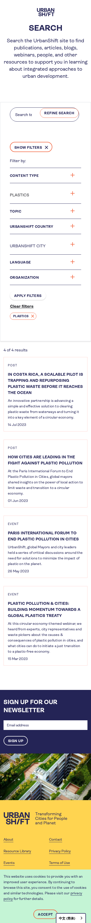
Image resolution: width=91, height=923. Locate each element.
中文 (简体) (67, 918)
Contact (55, 839)
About (8, 839)
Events (9, 863)
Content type (24, 176)
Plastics (21, 316)
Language (20, 262)
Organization (24, 277)
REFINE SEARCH (59, 113)
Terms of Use (59, 863)
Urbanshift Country (31, 226)
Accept (45, 914)
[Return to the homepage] (35, 818)
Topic (15, 211)
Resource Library (17, 851)
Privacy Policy (60, 851)
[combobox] (71, 918)
